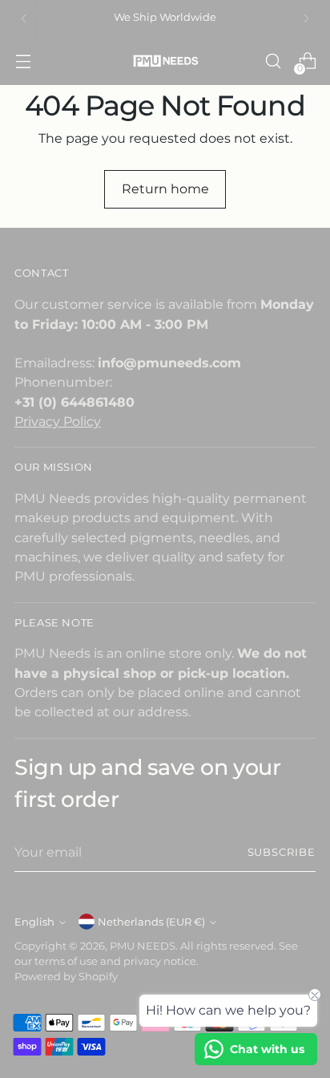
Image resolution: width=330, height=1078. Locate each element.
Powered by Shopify (66, 977)
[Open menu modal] (22, 61)
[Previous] (24, 18)
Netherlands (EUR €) (151, 922)
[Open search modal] (272, 61)
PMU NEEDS (142, 946)
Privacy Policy (57, 421)
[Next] (306, 18)
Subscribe (282, 852)
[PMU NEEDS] (165, 61)
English (34, 922)
